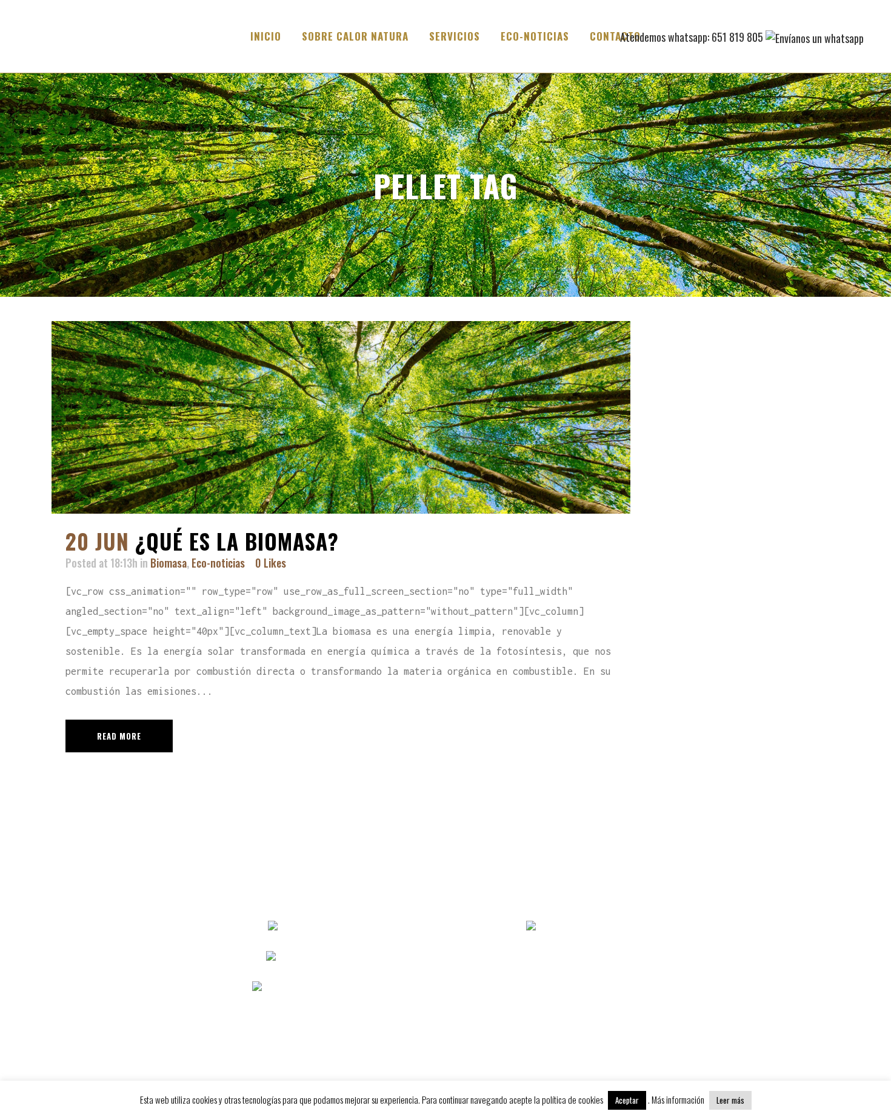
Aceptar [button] (627, 1100)
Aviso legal (760, 926)
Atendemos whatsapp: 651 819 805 (693, 37)
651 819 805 (401, 957)
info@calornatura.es (391, 987)
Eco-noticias (218, 563)
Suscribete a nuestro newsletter (553, 987)
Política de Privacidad (761, 957)
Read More (119, 736)
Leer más (730, 1100)
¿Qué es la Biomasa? (237, 541)
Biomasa (168, 563)
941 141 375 (399, 926)
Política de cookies (760, 987)
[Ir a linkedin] (577, 926)
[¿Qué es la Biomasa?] (341, 417)
